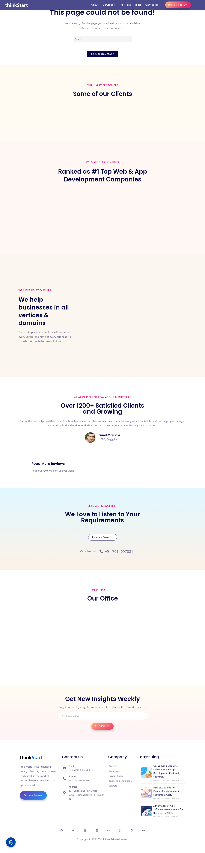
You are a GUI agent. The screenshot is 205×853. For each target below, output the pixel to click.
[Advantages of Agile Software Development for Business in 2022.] (146, 811)
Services (108, 5)
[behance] (143, 830)
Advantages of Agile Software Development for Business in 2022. (168, 809)
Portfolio (126, 5)
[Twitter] (73, 830)
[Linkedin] (97, 830)
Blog (138, 5)
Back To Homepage (102, 54)
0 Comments (173, 780)
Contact (150, 5)
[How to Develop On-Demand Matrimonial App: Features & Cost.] (146, 792)
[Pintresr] (120, 830)
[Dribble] (132, 830)
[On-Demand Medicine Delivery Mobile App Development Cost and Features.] (146, 772)
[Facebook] (61, 830)
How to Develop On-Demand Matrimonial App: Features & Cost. (168, 791)
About (94, 5)
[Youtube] (108, 830)
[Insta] (85, 830)
